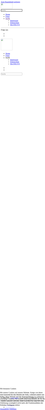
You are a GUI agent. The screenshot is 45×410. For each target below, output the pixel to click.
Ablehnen (12, 409)
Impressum (14, 21)
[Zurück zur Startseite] (6, 8)
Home (8, 14)
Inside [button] (8, 58)
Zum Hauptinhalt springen (10, 2)
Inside (8, 19)
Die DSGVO (15, 25)
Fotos (8, 16)
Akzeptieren (4, 409)
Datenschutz (14, 23)
